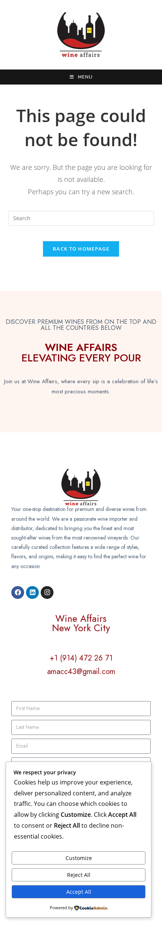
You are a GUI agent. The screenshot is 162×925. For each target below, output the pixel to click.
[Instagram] (47, 592)
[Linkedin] (32, 592)
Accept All (78, 891)
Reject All (78, 874)
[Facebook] (17, 592)
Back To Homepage (81, 248)
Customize (79, 858)
